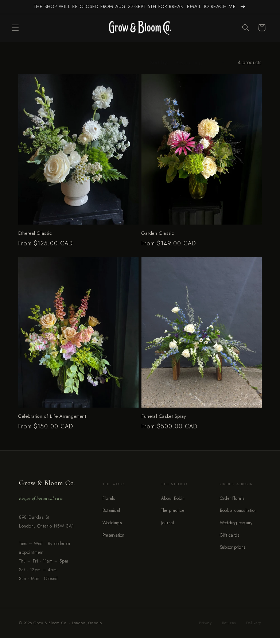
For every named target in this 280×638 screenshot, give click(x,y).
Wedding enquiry (236, 523)
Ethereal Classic (35, 233)
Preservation (113, 535)
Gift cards (229, 535)
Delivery (253, 623)
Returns (229, 623)
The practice (172, 510)
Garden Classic (157, 233)
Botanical (111, 510)
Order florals (232, 498)
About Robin (173, 498)
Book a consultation (238, 510)
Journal (167, 523)
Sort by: (159, 62)
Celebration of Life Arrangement (52, 416)
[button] (15, 28)
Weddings (112, 523)
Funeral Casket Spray (163, 416)
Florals (108, 498)
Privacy (205, 623)
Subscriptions (232, 547)
